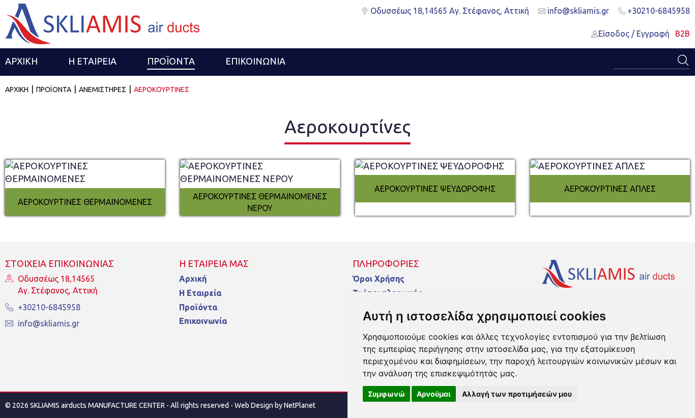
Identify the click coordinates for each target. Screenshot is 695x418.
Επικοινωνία (203, 320)
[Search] (682, 60)
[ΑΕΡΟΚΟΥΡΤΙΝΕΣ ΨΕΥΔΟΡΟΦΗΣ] (435, 166)
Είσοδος (613, 33)
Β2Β (682, 33)
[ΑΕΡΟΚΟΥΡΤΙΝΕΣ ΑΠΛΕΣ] (610, 166)
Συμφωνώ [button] (386, 394)
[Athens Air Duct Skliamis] (608, 276)
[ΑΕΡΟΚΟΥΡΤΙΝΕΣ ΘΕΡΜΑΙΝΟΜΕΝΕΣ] (85, 173)
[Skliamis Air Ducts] (102, 24)
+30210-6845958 (657, 10)
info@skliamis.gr (577, 10)
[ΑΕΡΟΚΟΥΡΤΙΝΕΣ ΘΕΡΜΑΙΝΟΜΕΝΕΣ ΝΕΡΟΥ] (260, 173)
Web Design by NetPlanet (275, 405)
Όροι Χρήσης (378, 278)
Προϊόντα (198, 307)
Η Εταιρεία (200, 292)
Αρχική (193, 278)
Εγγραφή (653, 33)
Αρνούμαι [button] (434, 394)
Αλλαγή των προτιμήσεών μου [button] (517, 394)
